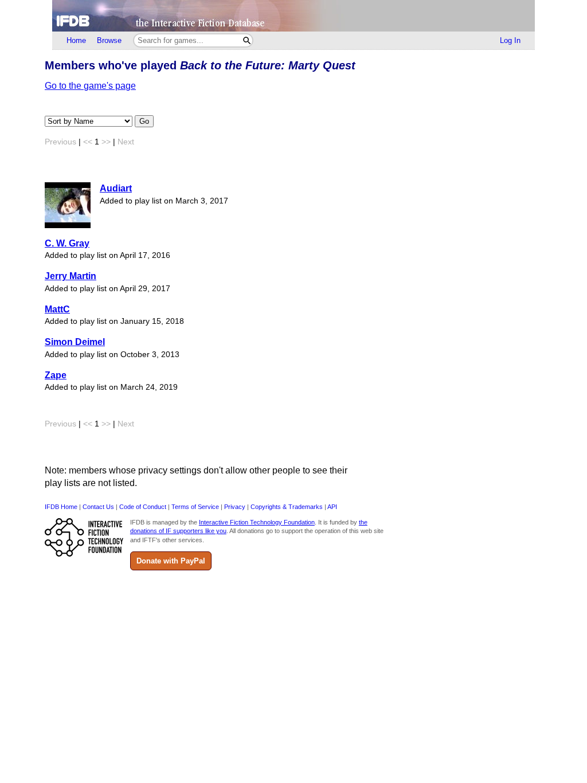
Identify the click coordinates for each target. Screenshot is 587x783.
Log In (510, 40)
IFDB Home (61, 506)
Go (144, 121)
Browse (109, 40)
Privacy (234, 506)
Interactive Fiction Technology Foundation (257, 522)
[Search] (246, 40)
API (332, 506)
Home (76, 40)
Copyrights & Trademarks (287, 506)
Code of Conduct (142, 506)
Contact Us (98, 506)
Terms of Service (195, 506)
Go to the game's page (90, 86)
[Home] (293, 16)
